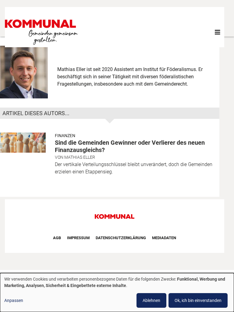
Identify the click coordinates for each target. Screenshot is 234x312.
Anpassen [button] (13, 300)
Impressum (78, 238)
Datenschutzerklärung (121, 238)
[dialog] (117, 292)
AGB (57, 238)
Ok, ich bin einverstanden (198, 300)
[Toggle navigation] (217, 32)
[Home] (42, 32)
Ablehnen (151, 300)
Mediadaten (164, 238)
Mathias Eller (79, 157)
